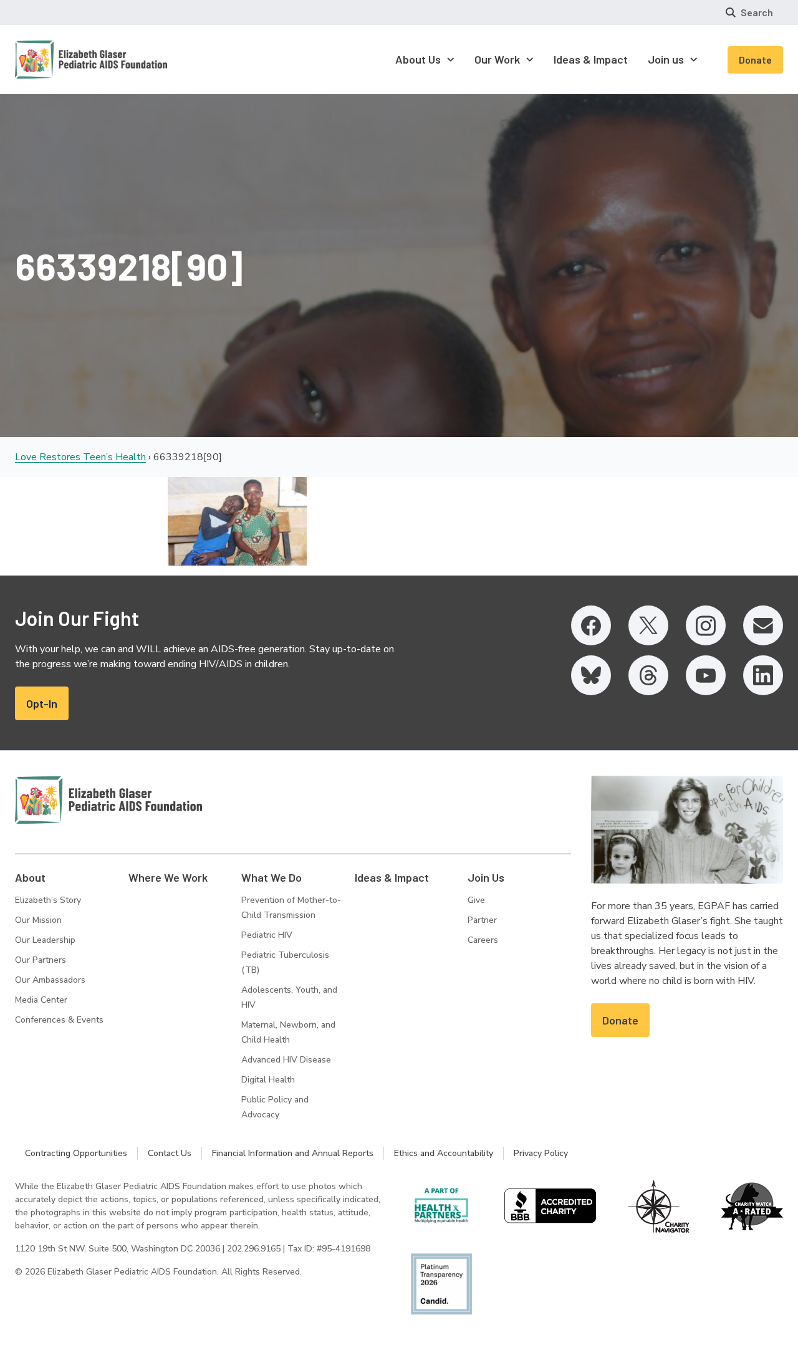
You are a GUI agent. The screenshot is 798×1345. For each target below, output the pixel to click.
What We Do (271, 877)
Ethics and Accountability (443, 1153)
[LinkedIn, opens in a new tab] (763, 675)
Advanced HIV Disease (286, 1060)
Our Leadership (45, 940)
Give (476, 900)
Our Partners (40, 960)
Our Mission (38, 920)
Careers (483, 940)
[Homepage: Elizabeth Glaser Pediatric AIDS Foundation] (58, 59)
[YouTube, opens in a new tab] (706, 675)
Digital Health (268, 1080)
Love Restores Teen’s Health (80, 457)
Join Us (486, 877)
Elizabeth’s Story (48, 900)
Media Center (41, 1000)
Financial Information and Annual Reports (292, 1153)
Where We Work (168, 877)
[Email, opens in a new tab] (763, 625)
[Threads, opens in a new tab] (648, 675)
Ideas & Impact (392, 877)
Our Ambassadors (50, 980)
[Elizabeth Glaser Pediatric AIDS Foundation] (108, 800)
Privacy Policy (541, 1153)
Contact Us (169, 1153)
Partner (482, 920)
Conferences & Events (59, 1020)
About (30, 877)
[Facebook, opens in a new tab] (591, 625)
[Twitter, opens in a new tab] (648, 625)
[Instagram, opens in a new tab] (706, 625)
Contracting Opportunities (76, 1153)
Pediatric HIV (266, 935)
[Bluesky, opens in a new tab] (591, 675)
